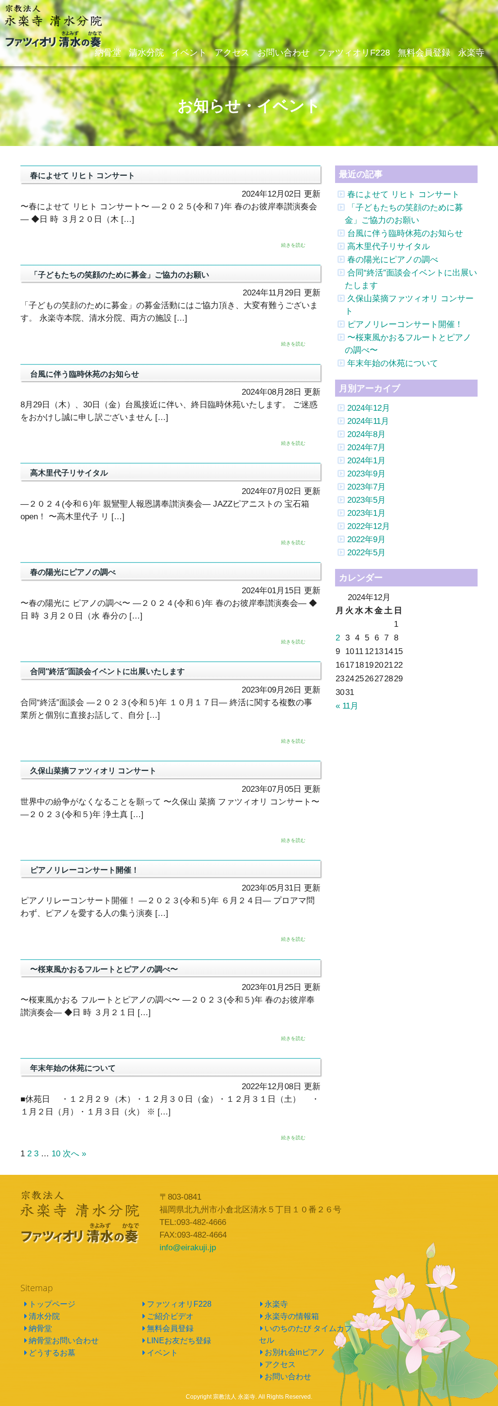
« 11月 (347, 706)
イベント (162, 1353)
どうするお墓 (52, 1353)
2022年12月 (368, 526)
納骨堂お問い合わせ (64, 1340)
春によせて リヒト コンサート (403, 194)
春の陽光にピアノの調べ (392, 259)
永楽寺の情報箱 (292, 1316)
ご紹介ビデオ (170, 1316)
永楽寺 (276, 1304)
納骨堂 (40, 1328)
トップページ (52, 1304)
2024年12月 (368, 408)
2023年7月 (366, 487)
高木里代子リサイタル (388, 246)
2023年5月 (366, 500)
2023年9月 (366, 473)
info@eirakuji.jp (188, 1247)
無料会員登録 (170, 1328)
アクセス (280, 1364)
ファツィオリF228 (179, 1304)
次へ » (74, 1153)
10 (56, 1153)
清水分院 (44, 1316)
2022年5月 (366, 552)
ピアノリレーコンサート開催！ (405, 324)
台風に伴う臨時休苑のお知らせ (405, 233)
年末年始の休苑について (392, 363)
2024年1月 (366, 460)
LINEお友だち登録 (179, 1340)
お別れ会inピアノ (295, 1352)
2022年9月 (366, 539)
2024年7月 (366, 447)
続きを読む (293, 245)
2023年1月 (366, 513)
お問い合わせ (288, 1376)
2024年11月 (368, 421)
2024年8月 (366, 434)
